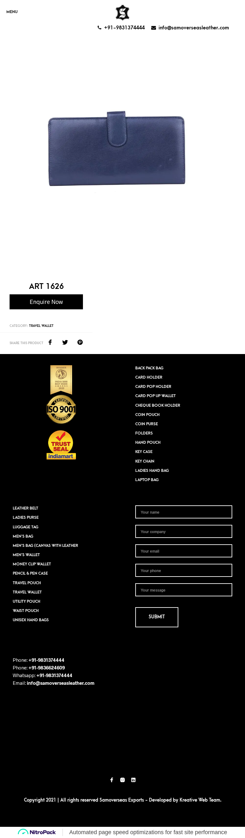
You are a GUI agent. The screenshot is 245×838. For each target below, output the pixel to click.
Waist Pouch (26, 610)
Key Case (143, 451)
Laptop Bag (147, 480)
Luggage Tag (25, 527)
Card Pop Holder (153, 386)
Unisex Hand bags (31, 620)
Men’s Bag (23, 536)
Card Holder (148, 377)
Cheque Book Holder (157, 405)
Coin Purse (146, 424)
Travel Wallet (41, 326)
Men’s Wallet (26, 555)
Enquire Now (46, 301)
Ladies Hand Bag (152, 470)
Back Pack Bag (149, 368)
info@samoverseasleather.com (194, 28)
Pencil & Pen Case (30, 573)
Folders (144, 433)
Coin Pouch (147, 414)
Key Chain (144, 461)
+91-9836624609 (46, 667)
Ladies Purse (26, 517)
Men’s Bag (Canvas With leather (45, 545)
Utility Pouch (26, 601)
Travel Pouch (27, 583)
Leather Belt (25, 508)
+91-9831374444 (124, 28)
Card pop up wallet (155, 396)
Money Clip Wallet (32, 564)
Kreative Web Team (200, 800)
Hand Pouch (147, 442)
